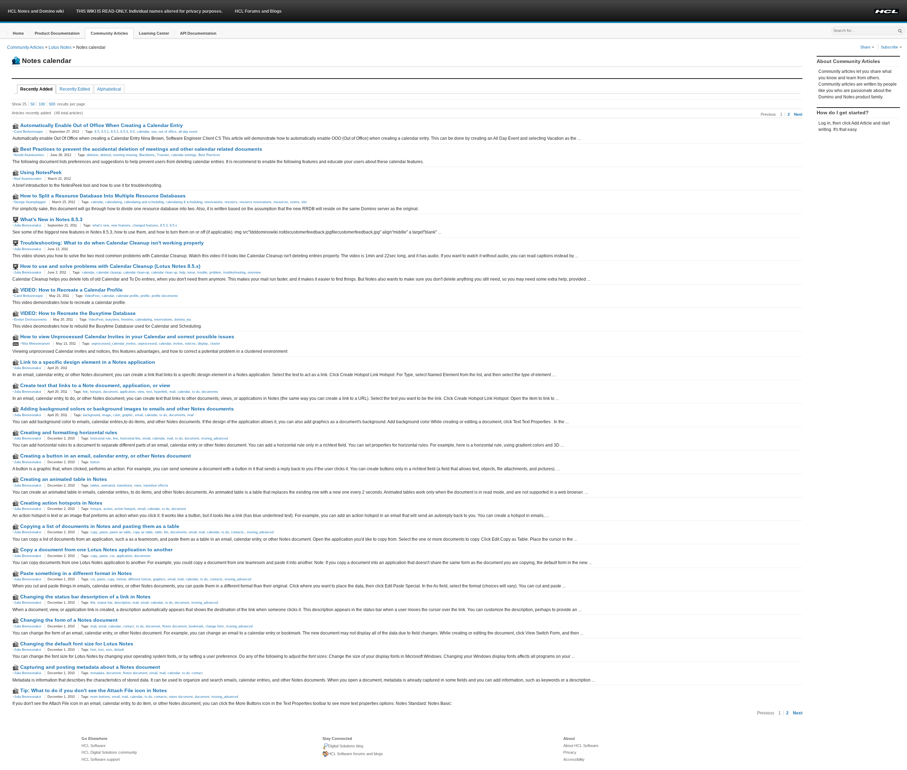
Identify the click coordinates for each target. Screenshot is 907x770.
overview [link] (254, 272)
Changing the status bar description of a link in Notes (85, 596)
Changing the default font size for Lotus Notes (76, 644)
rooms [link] (294, 202)
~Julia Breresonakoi (26, 225)
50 (32, 104)
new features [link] (120, 225)
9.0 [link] (132, 131)
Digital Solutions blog (345, 746)
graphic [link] (127, 415)
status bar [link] (104, 602)
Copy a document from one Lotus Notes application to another (96, 549)
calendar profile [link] (127, 296)
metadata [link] (97, 673)
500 (52, 104)
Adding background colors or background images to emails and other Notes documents (127, 409)
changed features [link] (145, 225)
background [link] (91, 415)
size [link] (109, 649)
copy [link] (93, 532)
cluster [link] (215, 343)
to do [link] (195, 391)
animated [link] (108, 485)
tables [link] (94, 485)
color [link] (116, 415)
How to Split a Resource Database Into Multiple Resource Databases (103, 196)
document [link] (110, 391)
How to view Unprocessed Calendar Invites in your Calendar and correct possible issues (127, 336)
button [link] (95, 462)
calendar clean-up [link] (136, 272)
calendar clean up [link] (164, 272)
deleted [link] (105, 155)
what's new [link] (100, 225)
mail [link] (172, 391)
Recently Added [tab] (36, 89)
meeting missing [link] (125, 155)
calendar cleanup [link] (108, 272)
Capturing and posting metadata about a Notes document (90, 667)
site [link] (304, 202)
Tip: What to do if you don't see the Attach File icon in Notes (93, 690)
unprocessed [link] (147, 343)
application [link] (127, 391)
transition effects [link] (155, 485)
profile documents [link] (165, 296)
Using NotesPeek (41, 172)
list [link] (166, 532)
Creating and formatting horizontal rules (68, 432)
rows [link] (137, 485)
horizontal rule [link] (100, 438)
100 (42, 104)
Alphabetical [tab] (109, 89)
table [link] (158, 532)
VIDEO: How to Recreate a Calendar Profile (71, 290)
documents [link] (210, 391)
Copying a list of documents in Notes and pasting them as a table (99, 526)
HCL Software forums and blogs (355, 754)
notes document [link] (181, 697)
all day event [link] (188, 131)
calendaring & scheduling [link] (184, 202)
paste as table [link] (120, 532)
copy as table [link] (143, 532)
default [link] (119, 649)
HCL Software (93, 745)
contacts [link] (216, 579)
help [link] (182, 272)
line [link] (115, 438)
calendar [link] (143, 131)
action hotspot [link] (124, 509)
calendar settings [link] (183, 155)
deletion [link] (92, 155)
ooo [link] (154, 131)
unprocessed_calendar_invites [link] (113, 343)
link (85, 391)
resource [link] (231, 202)
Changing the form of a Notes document (69, 620)
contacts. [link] (238, 532)
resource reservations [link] (255, 202)
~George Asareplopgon (29, 202)
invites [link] (178, 343)
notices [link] (190, 343)
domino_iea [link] (182, 319)
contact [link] (128, 626)
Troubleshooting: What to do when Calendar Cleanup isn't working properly (112, 243)
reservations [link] (213, 202)
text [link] (149, 391)
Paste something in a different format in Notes (76, 573)
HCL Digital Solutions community (109, 752)
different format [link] (139, 579)
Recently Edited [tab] (75, 89)
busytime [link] (112, 319)
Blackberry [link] (147, 155)
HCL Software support (100, 759)
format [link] (121, 579)
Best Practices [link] (209, 155)
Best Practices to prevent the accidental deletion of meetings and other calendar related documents (141, 149)
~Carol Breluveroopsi (27, 131)
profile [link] (145, 296)
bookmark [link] (196, 626)
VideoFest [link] (92, 296)
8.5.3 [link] (124, 131)
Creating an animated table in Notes (63, 479)
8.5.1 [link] (105, 131)
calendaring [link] (113, 202)
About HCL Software (580, 745)
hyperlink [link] (160, 391)
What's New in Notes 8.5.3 (51, 219)
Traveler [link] (163, 155)
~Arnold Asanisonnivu (28, 155)
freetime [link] (127, 319)
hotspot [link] (95, 391)
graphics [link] (159, 579)
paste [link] (104, 532)
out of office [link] (167, 131)
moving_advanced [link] (214, 438)
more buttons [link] (100, 697)
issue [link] (191, 272)
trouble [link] (202, 272)
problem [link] (215, 272)
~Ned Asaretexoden (26, 178)
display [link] (203, 343)
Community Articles (25, 47)
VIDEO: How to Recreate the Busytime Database (78, 313)
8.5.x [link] (173, 225)
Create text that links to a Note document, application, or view (95, 385)
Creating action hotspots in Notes (61, 503)
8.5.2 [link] (114, 131)
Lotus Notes (60, 47)
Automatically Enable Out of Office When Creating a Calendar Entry (101, 125)
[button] (18, 33)
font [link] (93, 649)
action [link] (107, 509)
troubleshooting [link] (234, 272)
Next (798, 114)
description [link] (122, 602)
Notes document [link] (174, 626)
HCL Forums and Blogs (258, 11)
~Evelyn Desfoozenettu (29, 319)
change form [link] (214, 626)
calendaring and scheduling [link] (144, 202)
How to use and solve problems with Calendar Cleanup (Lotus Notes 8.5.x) (110, 266)
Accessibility (574, 759)
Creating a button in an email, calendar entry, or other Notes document (105, 456)
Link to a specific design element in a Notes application (87, 362)
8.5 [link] (97, 131)
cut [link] (112, 556)
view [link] (140, 391)
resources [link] (281, 202)
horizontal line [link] (130, 438)
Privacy (569, 752)
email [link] (139, 415)
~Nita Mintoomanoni (34, 343)
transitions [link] (124, 485)
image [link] (106, 415)
